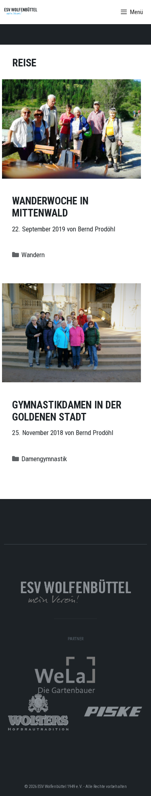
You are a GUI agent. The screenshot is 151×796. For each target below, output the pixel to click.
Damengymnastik (44, 459)
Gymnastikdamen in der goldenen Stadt (66, 411)
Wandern (33, 255)
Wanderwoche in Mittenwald (50, 207)
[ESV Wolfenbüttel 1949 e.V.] (20, 12)
